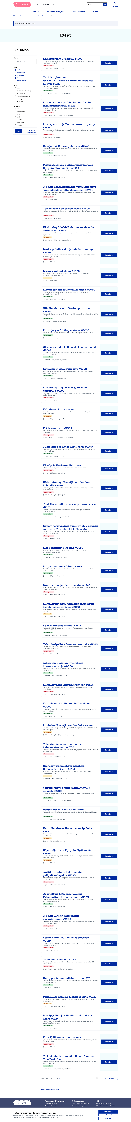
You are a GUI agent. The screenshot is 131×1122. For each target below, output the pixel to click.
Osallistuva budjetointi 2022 (37, 16)
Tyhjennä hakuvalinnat (31, 131)
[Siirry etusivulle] (28, 1102)
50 (59, 1078)
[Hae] (105, 4)
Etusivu (15, 16)
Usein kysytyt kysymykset (80, 1104)
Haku (16, 58)
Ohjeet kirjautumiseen (103, 1104)
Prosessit (23, 16)
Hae (18, 131)
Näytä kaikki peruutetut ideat (50, 1089)
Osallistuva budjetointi (79, 1106)
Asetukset (108, 1118)
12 (105, 1078)
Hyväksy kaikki (108, 1111)
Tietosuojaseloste (51, 1104)
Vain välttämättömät (108, 1115)
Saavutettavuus (50, 1106)
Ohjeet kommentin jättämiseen (106, 1106)
